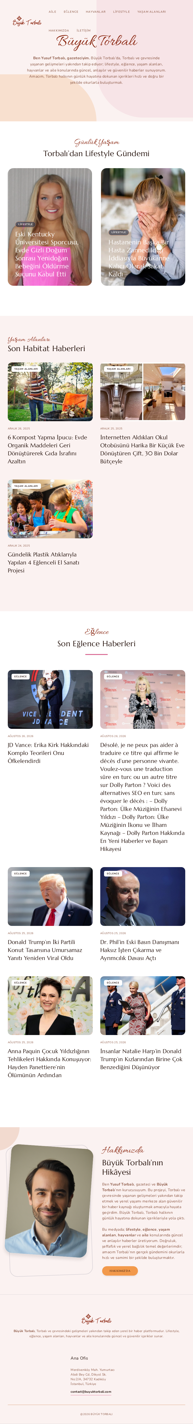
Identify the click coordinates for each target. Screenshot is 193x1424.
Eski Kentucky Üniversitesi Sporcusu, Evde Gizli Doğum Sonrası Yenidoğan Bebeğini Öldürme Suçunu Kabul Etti (47, 254)
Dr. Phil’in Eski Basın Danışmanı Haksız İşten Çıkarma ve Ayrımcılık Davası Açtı (139, 950)
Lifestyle (121, 12)
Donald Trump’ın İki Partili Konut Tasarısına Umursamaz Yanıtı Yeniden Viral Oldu (45, 950)
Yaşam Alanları (151, 12)
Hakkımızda (59, 30)
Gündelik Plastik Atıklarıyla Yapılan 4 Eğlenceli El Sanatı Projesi (43, 562)
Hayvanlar (96, 12)
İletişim (84, 30)
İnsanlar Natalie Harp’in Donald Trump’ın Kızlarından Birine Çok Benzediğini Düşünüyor (141, 1059)
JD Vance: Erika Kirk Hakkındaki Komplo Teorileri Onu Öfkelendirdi (48, 753)
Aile (52, 12)
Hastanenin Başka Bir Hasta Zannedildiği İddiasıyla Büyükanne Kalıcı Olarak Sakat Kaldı (139, 258)
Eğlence (71, 12)
